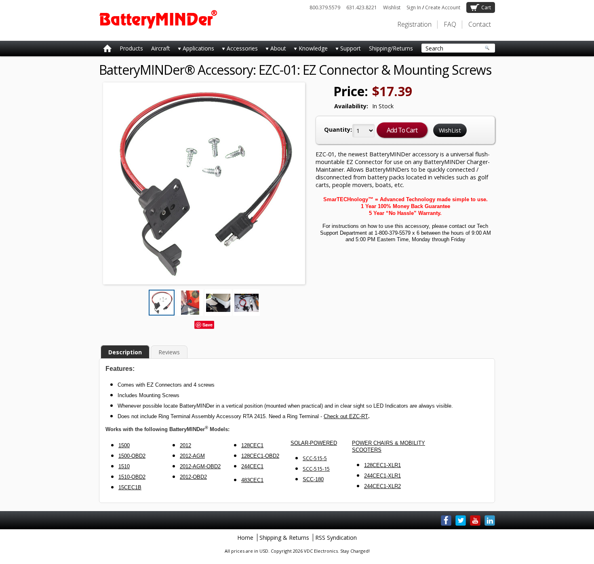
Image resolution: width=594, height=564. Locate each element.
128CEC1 (252, 445)
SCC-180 (313, 479)
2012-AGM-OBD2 (200, 466)
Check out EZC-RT (346, 416)
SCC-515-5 (315, 458)
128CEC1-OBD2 (260, 456)
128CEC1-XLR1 (382, 465)
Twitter (460, 520)
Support (346, 49)
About (274, 49)
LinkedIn (489, 520)
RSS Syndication (336, 537)
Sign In (414, 7)
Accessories (238, 49)
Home (245, 537)
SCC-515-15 (316, 468)
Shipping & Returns (284, 537)
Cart (486, 7)
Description (125, 352)
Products (131, 48)
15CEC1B (129, 487)
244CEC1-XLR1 (382, 476)
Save (207, 325)
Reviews (169, 352)
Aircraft (160, 48)
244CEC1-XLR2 (382, 486)
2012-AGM (192, 456)
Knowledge (309, 49)
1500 (124, 445)
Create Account (442, 7)
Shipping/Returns (391, 48)
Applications (194, 49)
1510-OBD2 (131, 477)
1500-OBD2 (131, 456)
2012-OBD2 (193, 477)
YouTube (475, 520)
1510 (124, 466)
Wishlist (391, 7)
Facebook (446, 520)
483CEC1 (252, 480)
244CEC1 (252, 466)
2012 (185, 445)
